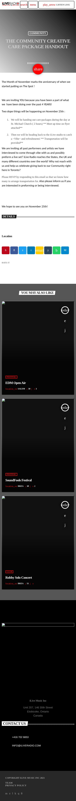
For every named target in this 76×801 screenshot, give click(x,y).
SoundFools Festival (18, 480)
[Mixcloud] (15, 793)
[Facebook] (21, 793)
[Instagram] (18, 793)
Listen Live (56, 4)
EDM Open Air (15, 383)
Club (9, 572)
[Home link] (11, 5)
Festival (11, 377)
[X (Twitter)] (10, 793)
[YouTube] (6, 793)
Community (38, 33)
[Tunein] (12, 793)
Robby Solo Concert (18, 578)
